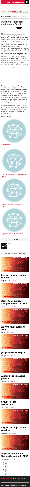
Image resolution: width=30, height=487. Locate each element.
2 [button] (5, 465)
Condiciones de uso (5, 484)
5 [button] (5, 472)
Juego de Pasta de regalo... (14, 352)
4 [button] (5, 469)
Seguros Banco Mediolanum (8, 403)
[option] (15, 295)
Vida (10, 16)
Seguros (6, 16)
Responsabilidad (15, 484)
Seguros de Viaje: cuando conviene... (13, 276)
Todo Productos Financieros (15, 2)
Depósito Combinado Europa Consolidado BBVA (14, 302)
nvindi (2, 17)
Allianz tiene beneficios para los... (13, 377)
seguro (20, 34)
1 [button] (5, 462)
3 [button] (5, 467)
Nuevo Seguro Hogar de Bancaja (13, 328)
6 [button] (5, 474)
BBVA (2, 16)
